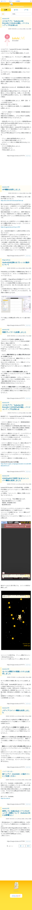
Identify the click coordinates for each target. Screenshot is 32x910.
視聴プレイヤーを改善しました (14, 332)
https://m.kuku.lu (5, 798)
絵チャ (10, 1)
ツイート (28, 155)
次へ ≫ (22, 846)
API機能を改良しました (11, 189)
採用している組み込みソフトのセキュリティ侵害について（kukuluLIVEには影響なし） (16, 813)
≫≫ (28, 846)
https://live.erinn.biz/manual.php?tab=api (12, 200)
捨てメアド (3, 1)
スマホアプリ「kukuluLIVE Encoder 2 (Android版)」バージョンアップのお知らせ (15, 23)
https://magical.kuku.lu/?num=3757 (10, 227)
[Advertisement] (16, 171)
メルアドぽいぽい (7, 771)
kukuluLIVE (5, 18)
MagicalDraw (6, 260)
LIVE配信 (18, 1)
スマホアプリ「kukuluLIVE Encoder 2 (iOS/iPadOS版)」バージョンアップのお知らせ (16, 407)
